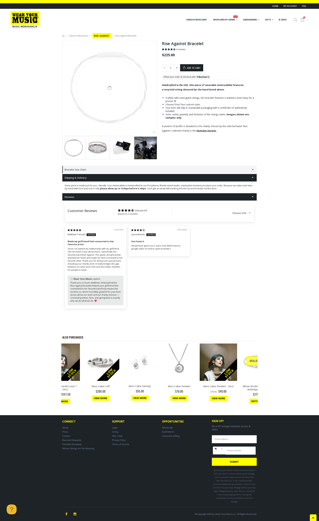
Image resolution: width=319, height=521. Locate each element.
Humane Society (206, 130)
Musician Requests (71, 440)
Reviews (69, 197)
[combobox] (219, 449)
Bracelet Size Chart (75, 169)
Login (114, 427)
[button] (169, 49)
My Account (290, 5)
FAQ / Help (117, 435)
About (65, 427)
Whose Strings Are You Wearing (78, 448)
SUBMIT (234, 461)
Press (65, 431)
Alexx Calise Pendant (179, 386)
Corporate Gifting (170, 435)
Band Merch (168, 431)
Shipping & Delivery (75, 177)
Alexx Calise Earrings (140, 386)
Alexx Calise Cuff (101, 386)
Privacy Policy (119, 440)
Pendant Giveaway (72, 444)
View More (61, 401)
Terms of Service (120, 444)
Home (275, 5)
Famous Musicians (78, 35)
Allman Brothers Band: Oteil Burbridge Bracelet (258, 388)
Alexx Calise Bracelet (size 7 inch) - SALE (61, 388)
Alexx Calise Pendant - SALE (218, 386)
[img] (74, 230)
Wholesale (167, 427)
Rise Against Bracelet (183, 43)
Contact (66, 435)
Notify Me (257, 401)
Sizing (115, 431)
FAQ (304, 5)
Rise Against (101, 35)
